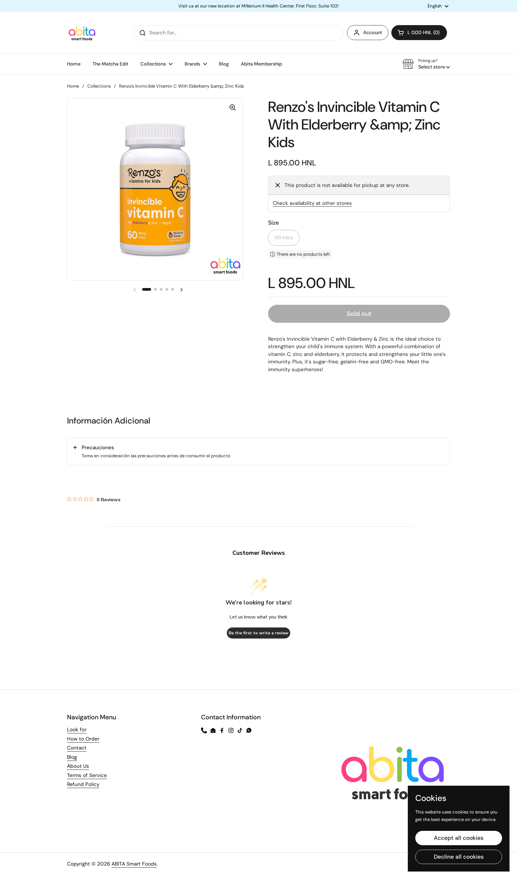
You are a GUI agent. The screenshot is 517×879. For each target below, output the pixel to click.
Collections (99, 86)
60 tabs (283, 237)
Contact (76, 747)
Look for (76, 729)
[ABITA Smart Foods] (82, 33)
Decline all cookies (459, 856)
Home (73, 86)
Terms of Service (87, 775)
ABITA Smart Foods (134, 863)
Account (372, 32)
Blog (72, 757)
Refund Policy (83, 784)
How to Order (83, 738)
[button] (419, 32)
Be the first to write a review (258, 633)
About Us (78, 766)
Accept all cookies (458, 838)
